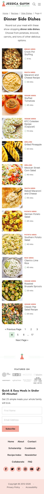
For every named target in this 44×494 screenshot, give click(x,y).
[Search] (34, 4)
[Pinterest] (18, 469)
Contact (32, 441)
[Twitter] (12, 469)
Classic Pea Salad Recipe (31, 308)
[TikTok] (38, 469)
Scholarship (14, 448)
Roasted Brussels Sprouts (33, 285)
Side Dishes (26, 13)
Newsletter (31, 455)
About (21, 441)
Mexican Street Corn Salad (32, 169)
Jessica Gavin (15, 3)
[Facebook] (5, 469)
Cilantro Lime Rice (31, 261)
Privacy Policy (13, 487)
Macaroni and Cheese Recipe (32, 76)
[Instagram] (25, 469)
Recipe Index (14, 455)
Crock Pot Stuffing (29, 53)
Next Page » (22, 341)
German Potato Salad (32, 215)
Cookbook (30, 448)
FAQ (30, 461)
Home (5, 13)
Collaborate (18, 461)
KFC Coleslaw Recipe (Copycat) (31, 124)
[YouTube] (31, 469)
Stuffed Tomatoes (29, 99)
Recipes (14, 13)
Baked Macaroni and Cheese (32, 192)
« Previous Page (13, 330)
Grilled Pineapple (33, 144)
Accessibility (31, 487)
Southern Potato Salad (33, 238)
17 (33, 334)
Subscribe (10, 429)
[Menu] (39, 4)
